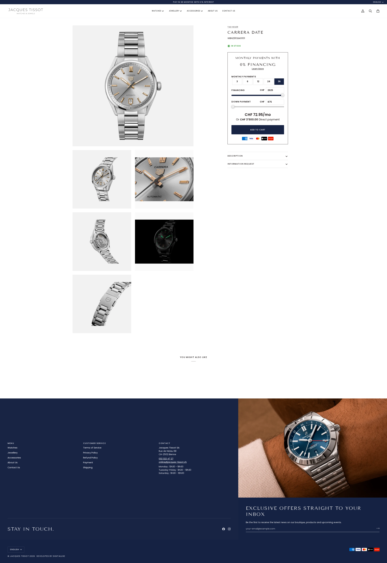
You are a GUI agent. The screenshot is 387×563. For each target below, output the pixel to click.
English (377, 2)
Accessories (14, 457)
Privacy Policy (90, 452)
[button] (158, 11)
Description (235, 155)
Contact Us (14, 467)
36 (279, 81)
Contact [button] (164, 443)
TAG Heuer (233, 27)
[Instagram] (229, 529)
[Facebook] (223, 529)
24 (268, 81)
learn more (258, 68)
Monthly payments (243, 76)
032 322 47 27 (166, 458)
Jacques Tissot (19, 556)
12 (258, 81)
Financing (238, 90)
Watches (12, 447)
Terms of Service (92, 447)
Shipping (88, 467)
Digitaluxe (59, 556)
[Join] (376, 528)
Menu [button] (11, 443)
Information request (241, 163)
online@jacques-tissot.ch (173, 462)
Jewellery (13, 452)
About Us (13, 462)
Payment (88, 462)
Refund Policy (90, 457)
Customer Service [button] (94, 443)
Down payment (241, 101)
